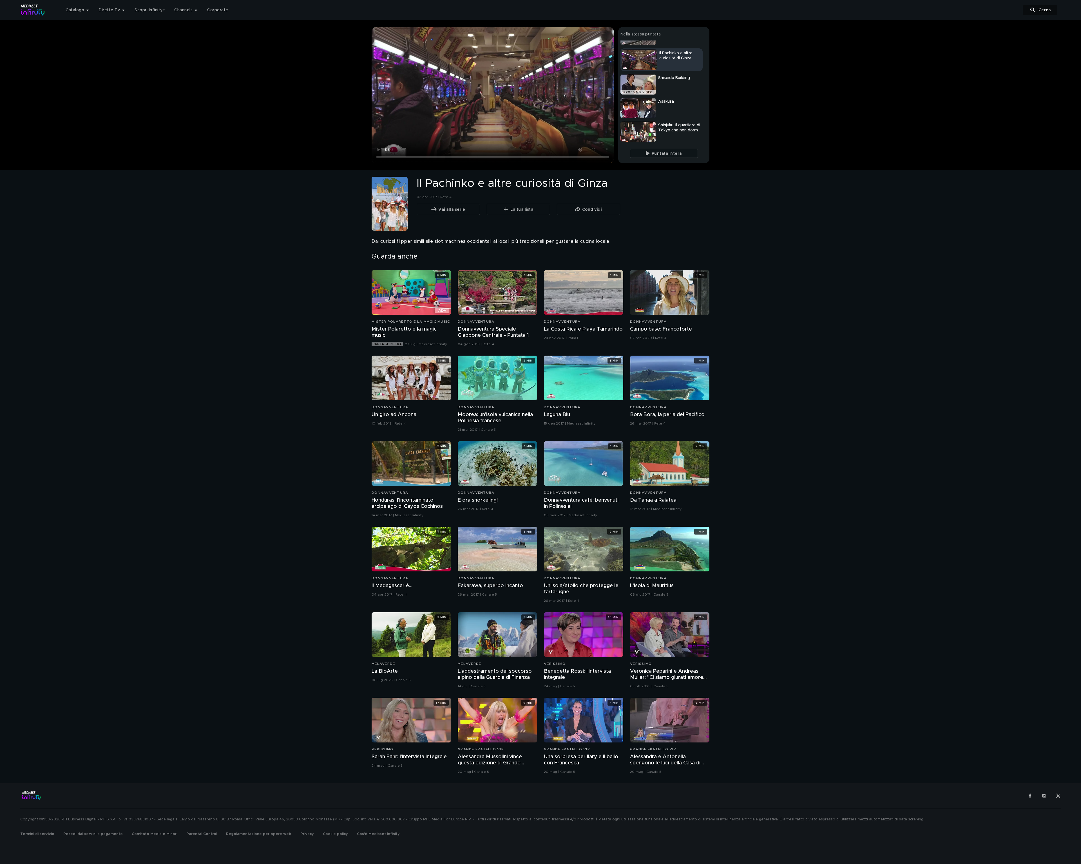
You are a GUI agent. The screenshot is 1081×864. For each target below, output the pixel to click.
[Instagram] (1044, 795)
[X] (1058, 795)
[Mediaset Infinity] (32, 10)
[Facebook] (1030, 795)
